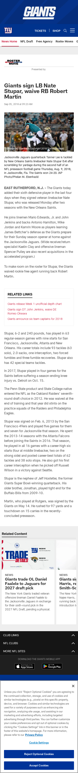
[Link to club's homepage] (8, 29)
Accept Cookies (39, 765)
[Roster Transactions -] (13, 62)
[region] (39, 726)
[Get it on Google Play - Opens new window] (52, 668)
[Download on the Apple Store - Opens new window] (25, 666)
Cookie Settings (39, 742)
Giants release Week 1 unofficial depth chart (35, 303)
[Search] (65, 30)
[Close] (73, 686)
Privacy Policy (34, 734)
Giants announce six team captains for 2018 (35, 318)
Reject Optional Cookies (39, 754)
